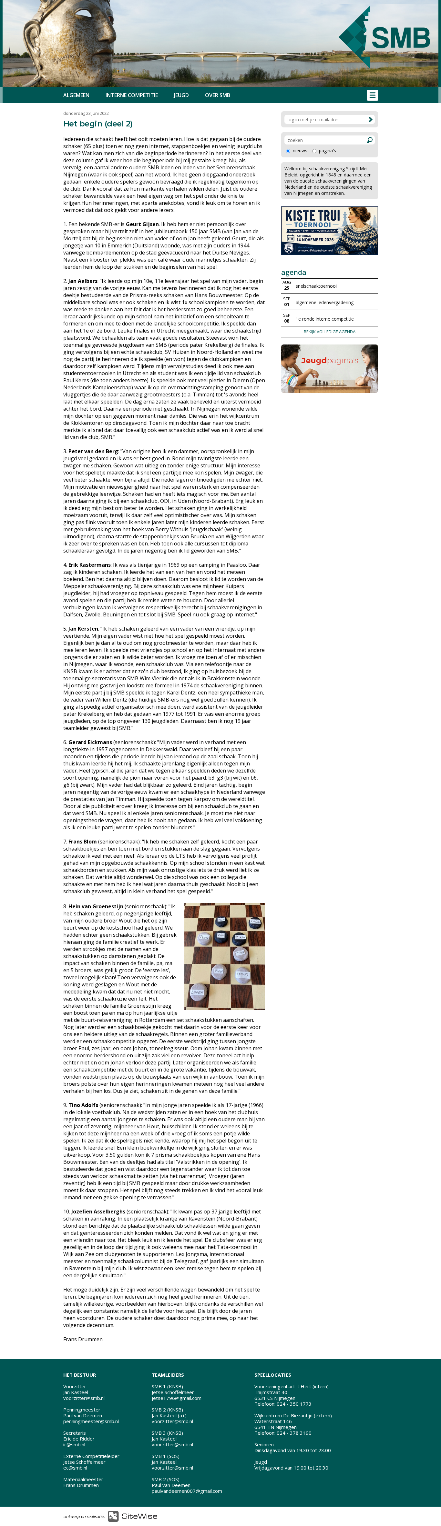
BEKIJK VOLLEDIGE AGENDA (329, 331)
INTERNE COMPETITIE (132, 95)
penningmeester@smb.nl (91, 1421)
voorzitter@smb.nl (84, 1398)
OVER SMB (217, 95)
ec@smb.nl (75, 1467)
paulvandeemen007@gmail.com (187, 1491)
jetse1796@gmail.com (176, 1398)
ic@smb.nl (74, 1444)
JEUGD (181, 95)
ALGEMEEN (76, 95)
